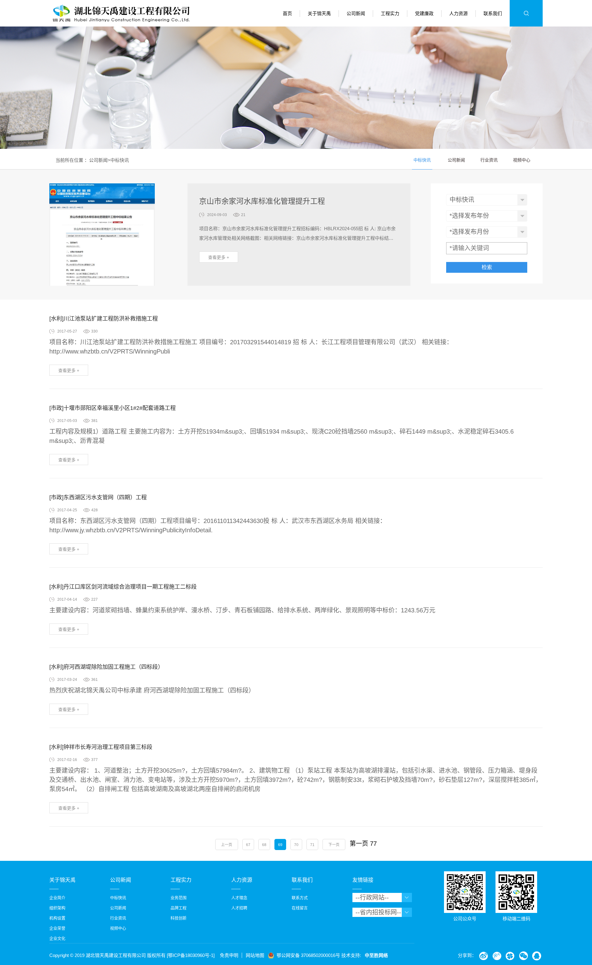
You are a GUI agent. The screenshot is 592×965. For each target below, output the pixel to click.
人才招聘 (239, 908)
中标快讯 (119, 160)
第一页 (359, 843)
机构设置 (57, 918)
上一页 (226, 845)
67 (248, 845)
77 (373, 843)
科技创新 (179, 918)
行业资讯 (489, 160)
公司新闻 (98, 160)
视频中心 (521, 160)
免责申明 (229, 955)
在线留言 (300, 908)
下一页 (333, 845)
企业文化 (57, 938)
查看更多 (218, 257)
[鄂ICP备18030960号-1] (191, 955)
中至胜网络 (376, 955)
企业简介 (57, 897)
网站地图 (255, 955)
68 (264, 845)
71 (312, 845)
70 (296, 845)
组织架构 (57, 908)
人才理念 (239, 897)
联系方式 (300, 897)
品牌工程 (179, 908)
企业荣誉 (57, 928)
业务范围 (179, 897)
